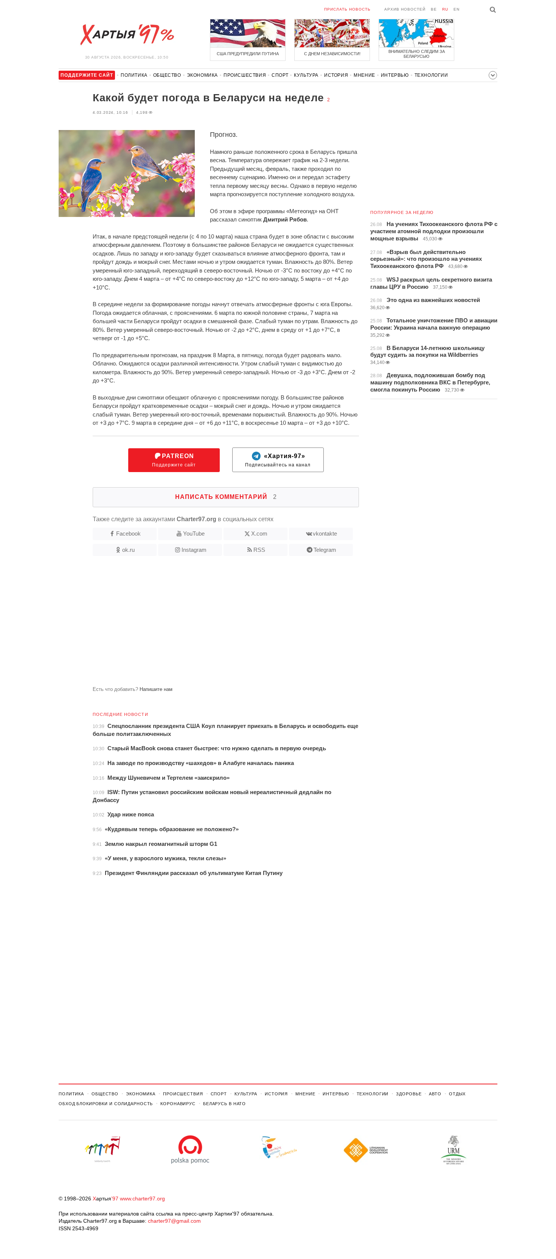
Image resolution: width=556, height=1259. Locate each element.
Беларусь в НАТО (224, 1103)
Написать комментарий (226, 497)
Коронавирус (178, 1103)
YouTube (194, 533)
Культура (306, 75)
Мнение (364, 75)
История (336, 75)
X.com (259, 533)
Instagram (194, 550)
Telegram (325, 550)
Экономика (202, 75)
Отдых (457, 1094)
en (456, 9)
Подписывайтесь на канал (278, 460)
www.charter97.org (142, 1199)
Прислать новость (347, 9)
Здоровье (408, 1094)
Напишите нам (156, 689)
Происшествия (245, 75)
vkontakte (325, 533)
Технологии (431, 75)
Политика (134, 75)
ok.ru (128, 550)
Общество (167, 75)
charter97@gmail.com (174, 1221)
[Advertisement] (209, 624)
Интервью (395, 75)
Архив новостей (405, 9)
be (434, 9)
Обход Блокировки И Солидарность (106, 1103)
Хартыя (127, 35)
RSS (259, 550)
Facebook (128, 533)
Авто (435, 1094)
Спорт (280, 75)
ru (445, 9)
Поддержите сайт (174, 460)
